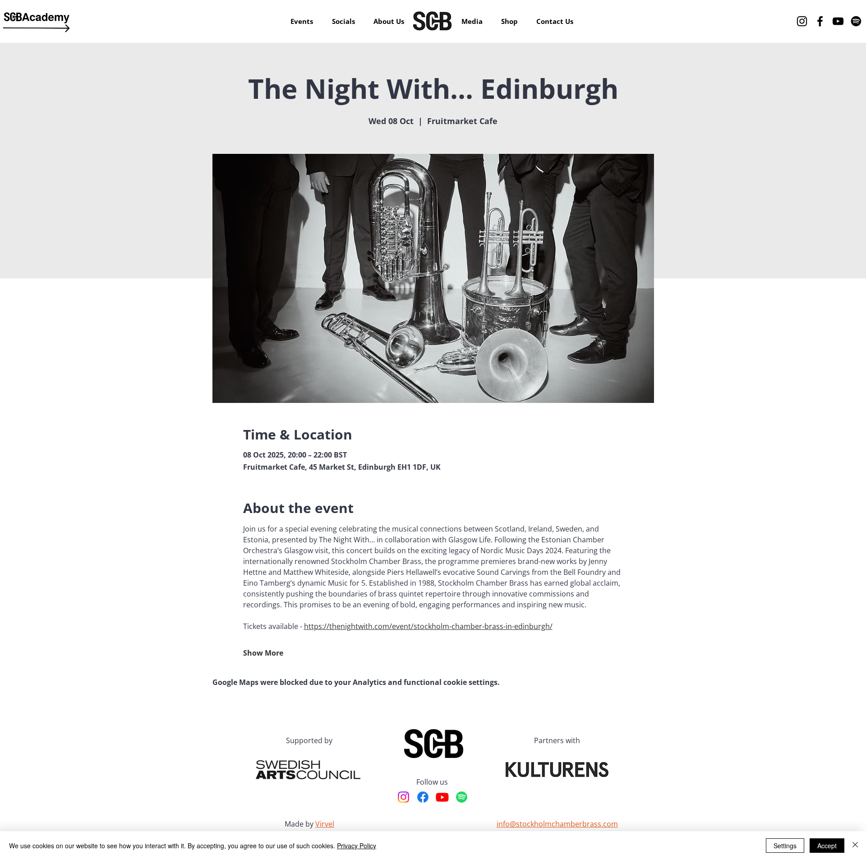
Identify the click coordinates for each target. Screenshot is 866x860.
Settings (785, 845)
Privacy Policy (356, 845)
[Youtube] (442, 797)
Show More (263, 653)
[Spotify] (856, 21)
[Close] (855, 845)
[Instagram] (802, 21)
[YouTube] (838, 21)
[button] (389, 21)
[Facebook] (820, 21)
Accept (827, 845)
